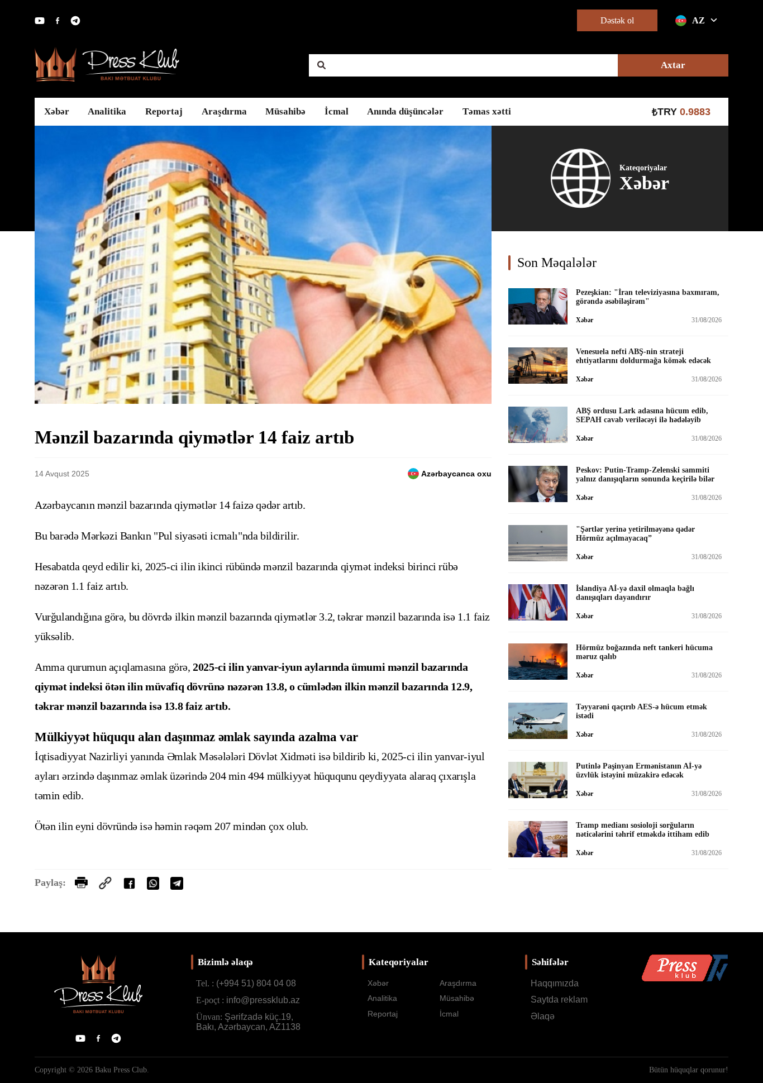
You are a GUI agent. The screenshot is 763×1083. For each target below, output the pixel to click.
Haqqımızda (555, 983)
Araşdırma (224, 111)
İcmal (337, 111)
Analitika (107, 111)
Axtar (673, 65)
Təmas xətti (486, 111)
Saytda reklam (559, 999)
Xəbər (56, 111)
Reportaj (164, 111)
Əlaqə (543, 1016)
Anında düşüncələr (405, 111)
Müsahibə (285, 111)
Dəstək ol (617, 20)
